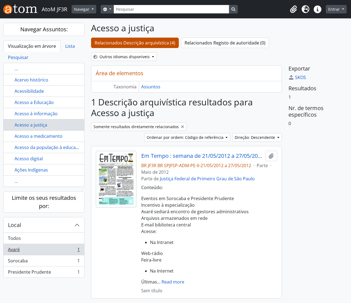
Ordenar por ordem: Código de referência (186, 137)
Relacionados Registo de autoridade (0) (225, 43)
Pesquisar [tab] (18, 57)
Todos (14, 238)
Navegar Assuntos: (44, 29)
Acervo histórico (31, 80)
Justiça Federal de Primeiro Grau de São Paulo (207, 179)
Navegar (82, 9)
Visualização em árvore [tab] (32, 46)
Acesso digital (29, 159)
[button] (293, 9)
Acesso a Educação (34, 102)
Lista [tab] (70, 46)
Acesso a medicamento (39, 136)
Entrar (334, 9)
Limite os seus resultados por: (44, 202)
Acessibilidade (29, 91)
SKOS (300, 77)
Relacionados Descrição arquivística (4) (135, 43)
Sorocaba (44, 262)
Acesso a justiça (31, 125)
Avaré (44, 250)
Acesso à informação (36, 114)
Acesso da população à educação (49, 147)
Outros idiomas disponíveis (124, 56)
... (16, 69)
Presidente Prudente (44, 273)
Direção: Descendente (255, 137)
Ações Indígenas (31, 170)
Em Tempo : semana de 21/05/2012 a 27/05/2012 (202, 156)
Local (14, 225)
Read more (173, 282)
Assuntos (150, 87)
